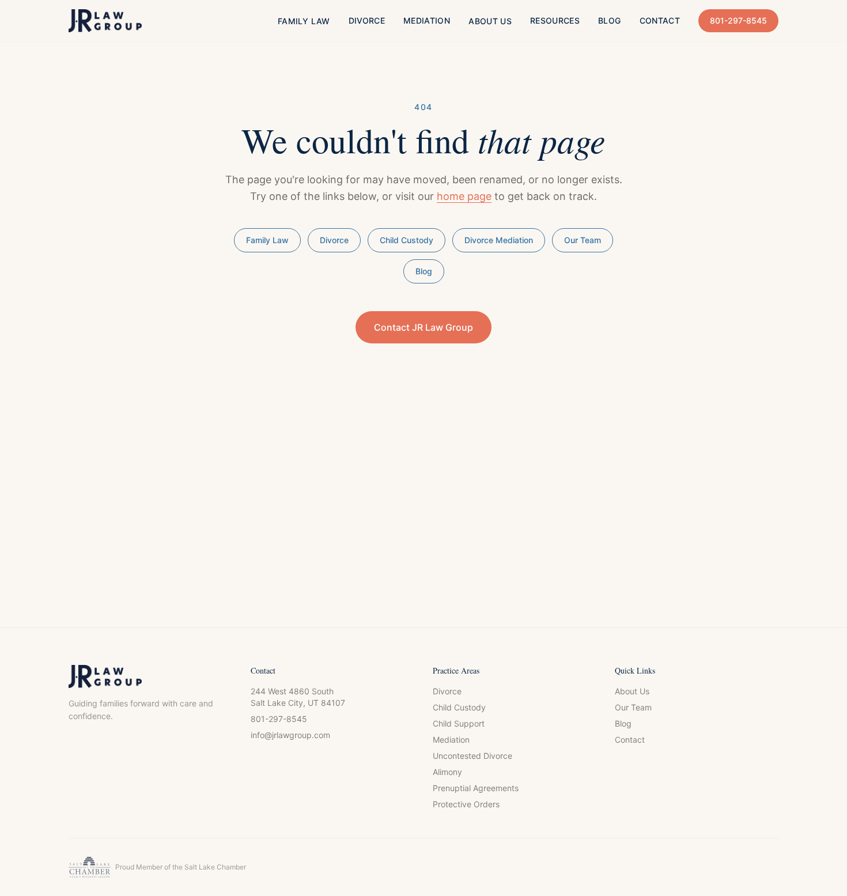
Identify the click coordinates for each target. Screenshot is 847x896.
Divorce (367, 20)
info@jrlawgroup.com (290, 735)
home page (464, 196)
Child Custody (406, 240)
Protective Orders (466, 804)
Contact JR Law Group (423, 327)
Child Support (459, 723)
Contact (660, 20)
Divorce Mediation (498, 240)
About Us (490, 21)
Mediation (426, 20)
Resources (555, 20)
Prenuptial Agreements (476, 788)
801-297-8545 (738, 20)
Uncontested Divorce (472, 756)
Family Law (304, 21)
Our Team (582, 240)
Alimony (447, 772)
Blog (609, 20)
